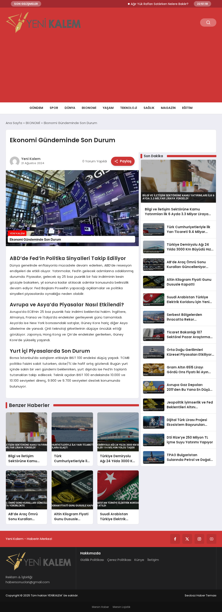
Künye (139, 559)
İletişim (153, 559)
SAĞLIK (149, 108)
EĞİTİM (187, 108)
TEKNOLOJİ (128, 108)
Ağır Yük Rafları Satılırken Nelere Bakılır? (148, 4)
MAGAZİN (168, 108)
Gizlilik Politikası (92, 559)
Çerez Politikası (119, 559)
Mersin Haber (100, 607)
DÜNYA (70, 108)
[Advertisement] (111, 70)
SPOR (54, 108)
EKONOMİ (89, 108)
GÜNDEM (36, 108)
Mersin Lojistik (121, 607)
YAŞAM (108, 108)
